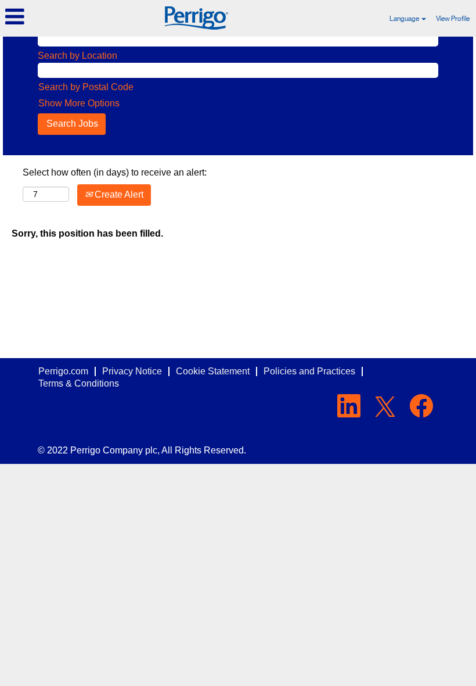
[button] (79, 17)
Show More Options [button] (79, 103)
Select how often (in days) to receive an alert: (115, 172)
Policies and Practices (309, 371)
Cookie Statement (213, 371)
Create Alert (117, 194)
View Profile (453, 19)
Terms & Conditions (78, 383)
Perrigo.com (63, 371)
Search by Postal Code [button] (86, 87)
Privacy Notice (132, 371)
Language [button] (405, 19)
